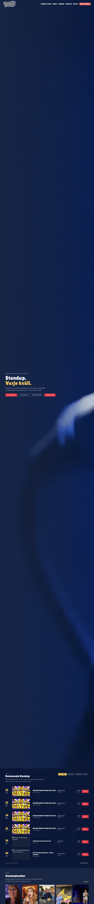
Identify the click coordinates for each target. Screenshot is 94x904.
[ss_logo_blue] (9, 1)
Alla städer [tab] (62, 774)
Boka (85, 791)
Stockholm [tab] (71, 774)
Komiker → (86, 881)
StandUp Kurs (50, 395)
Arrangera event (37, 395)
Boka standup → (85, 863)
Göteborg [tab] (78, 774)
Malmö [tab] (85, 774)
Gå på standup (11, 395)
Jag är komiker (24, 395)
